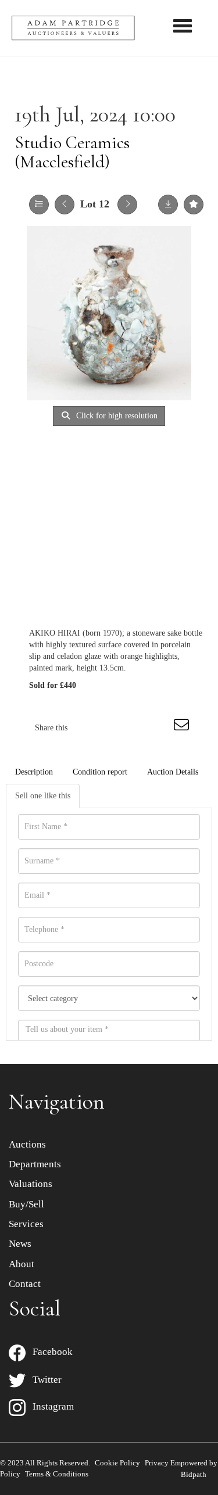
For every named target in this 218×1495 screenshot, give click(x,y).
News (20, 1243)
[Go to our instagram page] (159, 727)
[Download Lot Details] (168, 204)
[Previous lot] (64, 204)
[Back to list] (39, 204)
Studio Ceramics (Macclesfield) (72, 152)
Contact (25, 1283)
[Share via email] (183, 727)
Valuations (30, 1183)
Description (34, 772)
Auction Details (172, 772)
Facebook (49, 1351)
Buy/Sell (26, 1204)
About (21, 1264)
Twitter (44, 1379)
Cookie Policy (117, 1462)
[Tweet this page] (111, 727)
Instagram (50, 1406)
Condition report (100, 772)
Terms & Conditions (56, 1473)
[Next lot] (127, 204)
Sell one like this (42, 795)
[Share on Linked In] (135, 727)
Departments (35, 1164)
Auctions (27, 1144)
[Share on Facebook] (87, 727)
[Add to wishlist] (193, 204)
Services (26, 1223)
